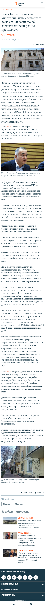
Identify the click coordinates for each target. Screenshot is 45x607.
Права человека (24, 533)
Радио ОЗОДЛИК (8, 35)
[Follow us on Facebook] (14, 577)
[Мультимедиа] (13, 604)
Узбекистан (7, 10)
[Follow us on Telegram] (19, 577)
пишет (8, 127)
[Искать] (31, 604)
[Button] (38, 44)
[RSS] (35, 577)
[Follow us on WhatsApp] (25, 577)
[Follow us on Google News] (30, 577)
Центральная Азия (25, 518)
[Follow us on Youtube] (3, 577)
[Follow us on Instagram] (9, 577)
